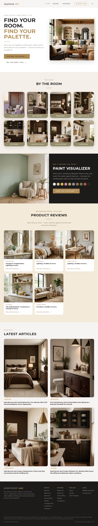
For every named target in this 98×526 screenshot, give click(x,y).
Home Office (48, 498)
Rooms (56, 3)
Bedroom (47, 495)
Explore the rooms (16, 56)
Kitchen (46, 501)
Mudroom (47, 508)
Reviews (66, 3)
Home (48, 3)
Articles (71, 493)
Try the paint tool (15, 62)
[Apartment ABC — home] (12, 4)
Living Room (48, 506)
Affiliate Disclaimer (88, 490)
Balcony (46, 490)
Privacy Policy (86, 493)
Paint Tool (82, 3)
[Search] (92, 3)
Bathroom (47, 493)
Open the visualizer (65, 191)
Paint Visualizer (74, 495)
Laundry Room (48, 503)
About (71, 490)
